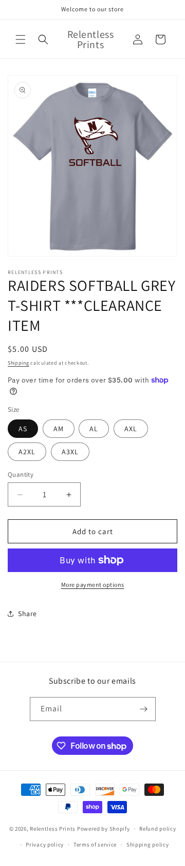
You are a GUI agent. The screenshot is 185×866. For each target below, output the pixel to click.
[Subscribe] (144, 709)
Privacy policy (45, 844)
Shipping (18, 363)
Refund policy (157, 828)
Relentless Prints (53, 828)
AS (22, 428)
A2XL (26, 451)
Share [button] (27, 613)
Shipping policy (147, 844)
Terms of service (95, 844)
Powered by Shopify (103, 828)
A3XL (70, 451)
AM (58, 428)
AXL (130, 428)
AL (93, 428)
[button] (20, 39)
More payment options (92, 584)
